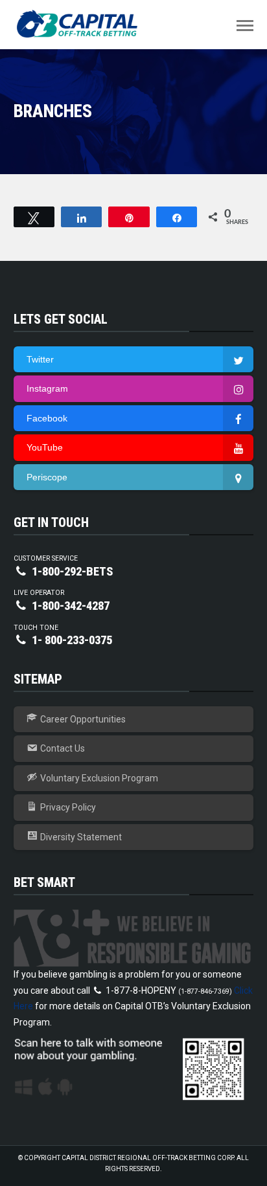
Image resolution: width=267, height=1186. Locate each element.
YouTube (45, 447)
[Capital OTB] (78, 24)
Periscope (47, 477)
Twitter (40, 359)
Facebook (47, 418)
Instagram (47, 388)
